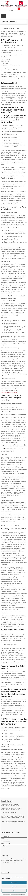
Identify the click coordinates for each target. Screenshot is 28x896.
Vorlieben (14, 891)
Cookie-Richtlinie (6, 894)
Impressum (22, 894)
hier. (8, 819)
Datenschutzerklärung (15, 894)
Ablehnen (14, 886)
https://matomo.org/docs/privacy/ (9, 392)
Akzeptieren (14, 882)
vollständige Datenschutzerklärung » (9, 862)
